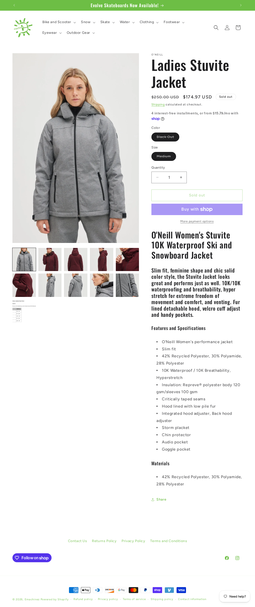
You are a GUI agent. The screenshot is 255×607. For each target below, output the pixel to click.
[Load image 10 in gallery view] (127, 285)
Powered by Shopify (55, 599)
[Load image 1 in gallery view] (24, 259)
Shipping (158, 104)
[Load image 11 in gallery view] (24, 311)
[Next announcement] (240, 5)
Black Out (168, 138)
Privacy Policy (133, 541)
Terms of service (134, 599)
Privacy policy (108, 599)
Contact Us (77, 541)
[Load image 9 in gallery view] (101, 285)
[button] (58, 22)
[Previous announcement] (14, 5)
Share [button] (161, 499)
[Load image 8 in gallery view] (75, 285)
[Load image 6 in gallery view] (24, 285)
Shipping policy (162, 599)
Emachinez (32, 599)
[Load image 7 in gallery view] (50, 285)
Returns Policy (104, 541)
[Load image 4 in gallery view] (101, 259)
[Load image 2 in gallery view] (50, 259)
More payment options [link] (197, 221)
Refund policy (83, 599)
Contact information (192, 599)
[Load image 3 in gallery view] (75, 259)
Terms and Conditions (168, 541)
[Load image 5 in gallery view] (127, 259)
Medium (166, 157)
